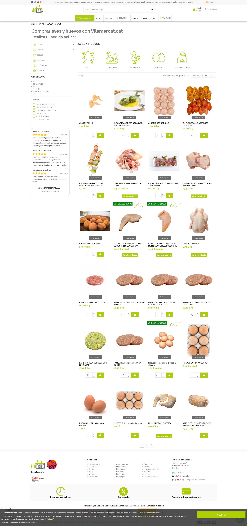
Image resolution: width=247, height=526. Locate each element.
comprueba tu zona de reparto (180, 2)
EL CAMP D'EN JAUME (46, 110)
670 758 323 (179, 472)
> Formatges (120, 477)
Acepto (221, 514)
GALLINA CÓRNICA (191, 244)
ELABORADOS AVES (182, 67)
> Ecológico (120, 469)
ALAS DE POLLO (86, 123)
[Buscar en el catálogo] (152, 9)
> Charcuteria (92, 477)
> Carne (90, 469)
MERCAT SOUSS (43, 116)
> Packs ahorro (93, 464)
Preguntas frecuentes (144, 2)
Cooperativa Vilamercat (195, 480)
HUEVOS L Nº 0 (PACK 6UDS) (195, 363)
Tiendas (175, 468)
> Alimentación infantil (151, 477)
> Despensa (120, 472)
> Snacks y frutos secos (152, 469)
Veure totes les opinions (50, 191)
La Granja (41, 113)
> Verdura (91, 474)
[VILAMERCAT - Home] (37, 9)
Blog (182, 480)
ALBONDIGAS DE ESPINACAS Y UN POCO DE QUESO (128, 124)
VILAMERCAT (42, 120)
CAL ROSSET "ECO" (44, 107)
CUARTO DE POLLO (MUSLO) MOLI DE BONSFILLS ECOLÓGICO (129, 245)
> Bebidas (146, 472)
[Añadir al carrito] (100, 135)
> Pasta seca (147, 464)
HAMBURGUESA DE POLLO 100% (93, 303)
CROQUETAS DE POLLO (89, 244)
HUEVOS (158, 67)
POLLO (88, 67)
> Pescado (91, 467)
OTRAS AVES (112, 67)
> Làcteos (146, 467)
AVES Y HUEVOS (38, 77)
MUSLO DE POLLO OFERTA (159, 423)
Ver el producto (130, 196)
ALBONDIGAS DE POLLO (158, 123)
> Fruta (90, 472)
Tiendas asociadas (101, 2)
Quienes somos (79, 2)
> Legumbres (120, 474)
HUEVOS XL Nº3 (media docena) (128, 423)
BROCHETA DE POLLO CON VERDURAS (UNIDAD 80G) (91, 184)
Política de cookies (175, 516)
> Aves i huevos (121, 464)
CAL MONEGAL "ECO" (45, 104)
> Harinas (146, 474)
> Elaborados (120, 467)
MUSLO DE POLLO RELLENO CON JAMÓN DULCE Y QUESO (197, 424)
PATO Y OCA (135, 67)
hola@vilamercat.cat (182, 476)
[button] (197, 9)
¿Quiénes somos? (179, 463)
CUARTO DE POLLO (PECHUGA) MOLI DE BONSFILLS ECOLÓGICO (162, 245)
